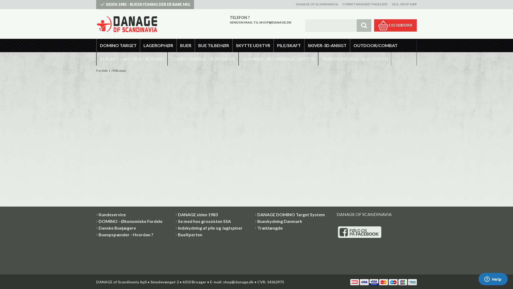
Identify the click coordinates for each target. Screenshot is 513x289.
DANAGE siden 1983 (198, 214)
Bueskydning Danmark (279, 221)
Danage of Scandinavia (317, 4)
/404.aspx (118, 71)
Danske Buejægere (117, 227)
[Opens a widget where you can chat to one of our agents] (493, 279)
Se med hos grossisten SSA (204, 221)
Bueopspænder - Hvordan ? (126, 234)
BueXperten (190, 234)
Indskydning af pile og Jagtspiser (210, 227)
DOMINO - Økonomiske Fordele (130, 221)
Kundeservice (112, 214)
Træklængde (270, 227)
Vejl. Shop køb (404, 4)
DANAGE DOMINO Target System (291, 214)
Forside (102, 71)
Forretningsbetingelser (365, 4)
